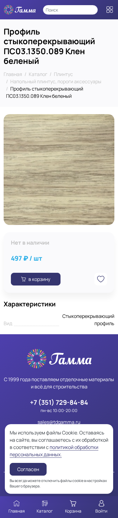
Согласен (28, 469)
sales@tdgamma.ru (59, 422)
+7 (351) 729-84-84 (59, 402)
